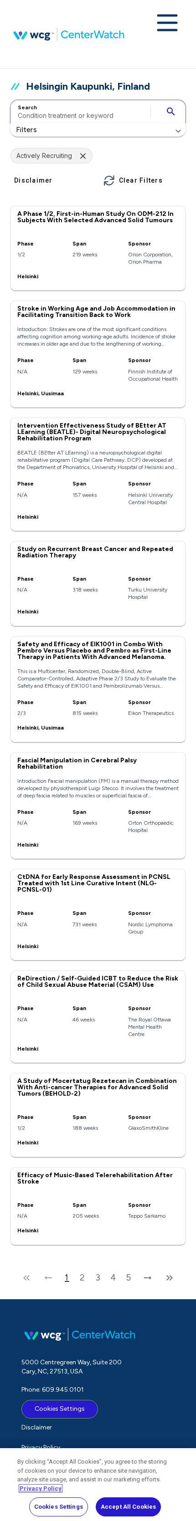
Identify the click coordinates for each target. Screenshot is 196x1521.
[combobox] (79, 111)
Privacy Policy (40, 1447)
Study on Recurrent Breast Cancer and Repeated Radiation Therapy (95, 552)
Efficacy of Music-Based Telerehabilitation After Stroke (95, 1178)
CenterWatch (68, 34)
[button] (98, 130)
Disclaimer (36, 1427)
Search (27, 107)
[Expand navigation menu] (167, 23)
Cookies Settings (60, 1409)
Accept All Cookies (128, 1506)
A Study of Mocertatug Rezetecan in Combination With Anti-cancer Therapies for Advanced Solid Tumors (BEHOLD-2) (97, 1087)
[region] (98, 1484)
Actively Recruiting (44, 155)
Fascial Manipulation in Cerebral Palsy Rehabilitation (77, 763)
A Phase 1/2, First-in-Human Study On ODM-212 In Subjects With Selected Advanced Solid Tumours (95, 217)
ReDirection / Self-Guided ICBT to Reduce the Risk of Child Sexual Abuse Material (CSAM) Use (97, 982)
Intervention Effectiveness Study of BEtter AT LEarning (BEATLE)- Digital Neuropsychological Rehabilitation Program (91, 432)
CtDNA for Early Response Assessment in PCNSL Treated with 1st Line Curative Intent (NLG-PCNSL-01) (93, 883)
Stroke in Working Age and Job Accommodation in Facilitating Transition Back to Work (96, 312)
